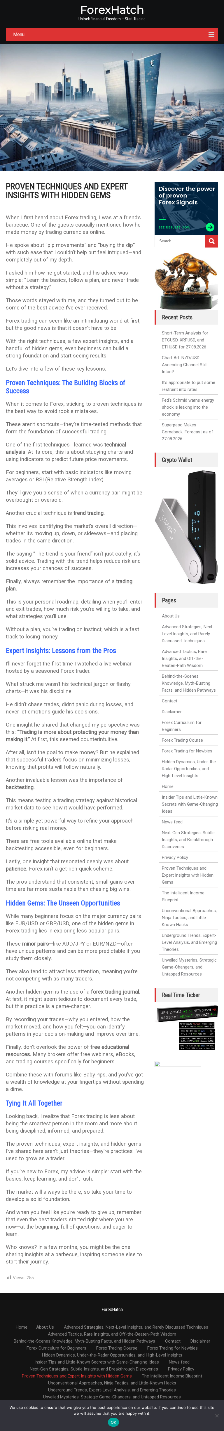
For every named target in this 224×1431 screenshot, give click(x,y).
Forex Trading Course (182, 740)
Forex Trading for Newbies (187, 751)
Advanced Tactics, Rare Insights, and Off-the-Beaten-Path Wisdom (184, 658)
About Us (171, 616)
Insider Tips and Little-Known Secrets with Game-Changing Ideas (190, 804)
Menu (18, 34)
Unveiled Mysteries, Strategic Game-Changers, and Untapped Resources (189, 967)
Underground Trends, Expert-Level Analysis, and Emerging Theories (189, 942)
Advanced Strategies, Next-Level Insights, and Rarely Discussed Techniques (188, 633)
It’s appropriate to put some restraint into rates (188, 386)
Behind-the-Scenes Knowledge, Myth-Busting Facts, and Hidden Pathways (189, 683)
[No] (217, 1415)
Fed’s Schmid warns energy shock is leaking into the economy (188, 407)
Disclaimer (172, 711)
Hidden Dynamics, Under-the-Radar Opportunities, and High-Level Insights (190, 768)
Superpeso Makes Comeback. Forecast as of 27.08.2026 (187, 432)
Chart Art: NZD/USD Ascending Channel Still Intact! (184, 364)
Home (168, 786)
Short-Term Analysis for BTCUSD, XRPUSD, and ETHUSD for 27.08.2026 (185, 340)
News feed (172, 822)
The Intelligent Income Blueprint (183, 896)
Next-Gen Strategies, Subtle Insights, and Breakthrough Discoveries (188, 839)
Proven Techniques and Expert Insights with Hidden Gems (188, 875)
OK (113, 1422)
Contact (169, 701)
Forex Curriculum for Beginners (182, 726)
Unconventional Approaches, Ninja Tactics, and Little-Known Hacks (189, 917)
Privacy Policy (175, 857)
